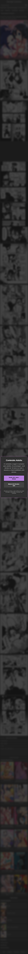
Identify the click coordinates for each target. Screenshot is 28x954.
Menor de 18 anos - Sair (14, 484)
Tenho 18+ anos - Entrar (14, 478)
